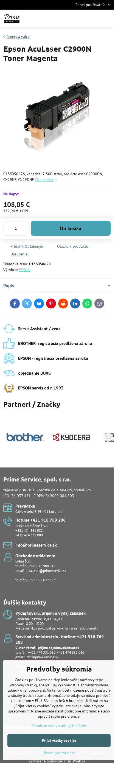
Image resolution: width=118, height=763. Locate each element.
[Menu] (107, 18)
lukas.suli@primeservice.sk (46, 570)
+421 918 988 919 (41, 566)
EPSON (24, 269)
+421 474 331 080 (29, 535)
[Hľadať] (81, 18)
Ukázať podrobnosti (59, 752)
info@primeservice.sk (42, 657)
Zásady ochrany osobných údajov (59, 725)
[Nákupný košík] (94, 18)
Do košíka (70, 228)
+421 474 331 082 (29, 530)
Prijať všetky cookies (59, 740)
